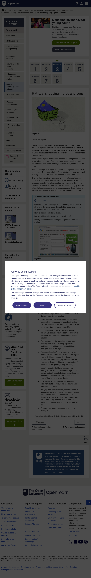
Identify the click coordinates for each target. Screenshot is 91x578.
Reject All (43, 305)
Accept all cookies (21, 305)
